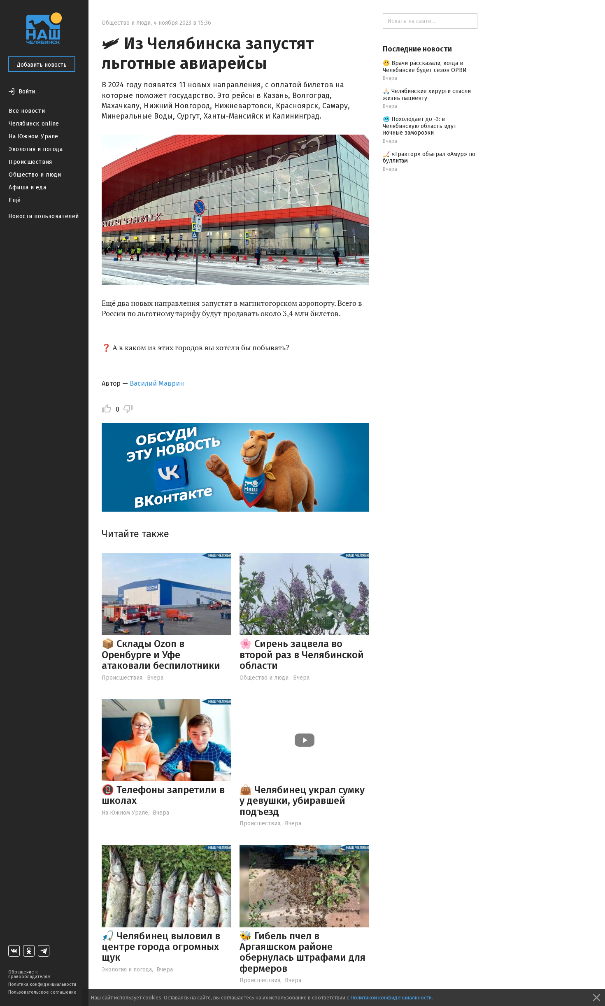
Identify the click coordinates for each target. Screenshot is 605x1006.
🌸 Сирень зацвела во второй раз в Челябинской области (302, 654)
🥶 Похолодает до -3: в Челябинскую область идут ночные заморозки (419, 126)
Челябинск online (34, 123)
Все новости (27, 110)
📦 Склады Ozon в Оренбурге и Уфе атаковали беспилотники (161, 654)
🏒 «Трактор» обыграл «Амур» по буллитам (429, 158)
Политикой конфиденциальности (391, 997)
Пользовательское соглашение (42, 992)
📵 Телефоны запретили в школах (163, 795)
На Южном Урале (33, 136)
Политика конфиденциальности (42, 984)
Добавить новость (42, 64)
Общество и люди (35, 174)
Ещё (15, 200)
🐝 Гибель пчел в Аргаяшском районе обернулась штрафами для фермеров (302, 952)
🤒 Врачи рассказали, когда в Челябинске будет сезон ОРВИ (425, 67)
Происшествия (30, 161)
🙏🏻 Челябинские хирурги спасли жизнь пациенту (427, 95)
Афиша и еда (27, 187)
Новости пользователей (43, 216)
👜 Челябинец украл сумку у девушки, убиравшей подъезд (302, 800)
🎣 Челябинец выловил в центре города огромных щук (161, 947)
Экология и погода (36, 149)
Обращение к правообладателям (29, 974)
